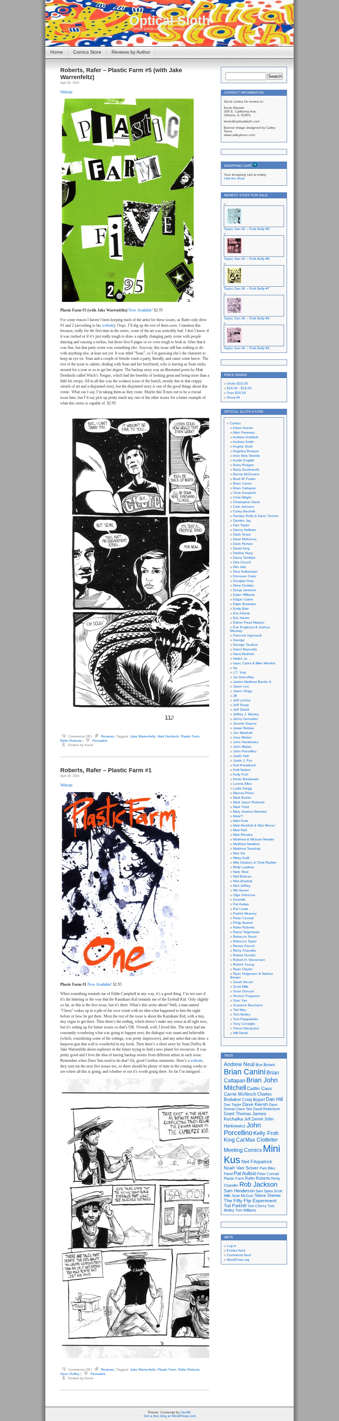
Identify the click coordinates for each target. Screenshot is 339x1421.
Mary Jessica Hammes (250, 811)
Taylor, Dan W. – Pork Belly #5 (246, 348)
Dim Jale (239, 567)
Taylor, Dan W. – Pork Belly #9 (246, 229)
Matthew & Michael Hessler (253, 839)
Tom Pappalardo (245, 1019)
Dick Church (242, 562)
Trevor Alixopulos (246, 1028)
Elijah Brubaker (244, 604)
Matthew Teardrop (247, 848)
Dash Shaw (242, 534)
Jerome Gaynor (245, 723)
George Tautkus (245, 644)
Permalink (99, 740)
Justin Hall (241, 756)
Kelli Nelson (242, 770)
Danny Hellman (244, 530)
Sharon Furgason (246, 996)
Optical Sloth (169, 20)
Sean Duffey (69, 1374)
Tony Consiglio (244, 1023)
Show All (233, 397)
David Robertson (266, 1109)
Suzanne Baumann (248, 1005)
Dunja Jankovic (244, 590)
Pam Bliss (267, 1168)
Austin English (244, 460)
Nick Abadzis (242, 881)
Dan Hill (274, 1099)
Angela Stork (243, 446)
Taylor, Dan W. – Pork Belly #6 (246, 318)
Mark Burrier (242, 797)
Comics (235, 423)
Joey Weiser (242, 737)
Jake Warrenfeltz (143, 736)
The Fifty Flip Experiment (250, 1200)
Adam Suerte (243, 428)
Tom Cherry (256, 1206)
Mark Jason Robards (249, 802)
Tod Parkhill (235, 1205)
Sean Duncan (243, 991)
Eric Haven (241, 618)
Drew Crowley (243, 585)
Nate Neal (240, 872)
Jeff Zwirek (241, 709)
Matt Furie (240, 821)
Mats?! (238, 816)
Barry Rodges (243, 465)
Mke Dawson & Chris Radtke (254, 862)
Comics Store (87, 52)
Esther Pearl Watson (249, 622)
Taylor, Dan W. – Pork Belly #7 (246, 288)
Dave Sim (244, 1109)
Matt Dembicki (168, 736)
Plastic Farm (190, 736)
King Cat (234, 1140)
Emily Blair (241, 608)
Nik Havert (241, 890)
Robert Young (243, 964)
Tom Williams (245, 1210)
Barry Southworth (246, 469)
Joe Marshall (242, 732)
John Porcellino (245, 751)
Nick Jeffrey (242, 885)
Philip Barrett (243, 922)
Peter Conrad (243, 918)
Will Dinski (240, 1033)
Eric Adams (241, 613)
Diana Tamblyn (244, 557)
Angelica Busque (246, 451)
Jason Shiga (242, 691)
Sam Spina (264, 1191)
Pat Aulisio (241, 904)
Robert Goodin (244, 955)
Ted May (239, 1010)
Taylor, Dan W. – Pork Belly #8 (246, 259)
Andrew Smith (243, 442)
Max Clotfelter (261, 1140)
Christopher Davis (246, 502)
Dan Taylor (241, 525)
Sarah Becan (243, 982)
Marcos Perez (243, 793)
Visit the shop (234, 178)
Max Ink (239, 853)
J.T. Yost (239, 672)
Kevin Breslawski (246, 779)
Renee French (244, 946)
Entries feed (236, 1250)
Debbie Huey (243, 553)
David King (241, 548)
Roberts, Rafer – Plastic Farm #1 (106, 770)
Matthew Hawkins (246, 844)
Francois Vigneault (247, 635)
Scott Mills (240, 986)
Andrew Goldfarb (246, 437)
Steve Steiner (268, 1195)
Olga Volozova (244, 895)
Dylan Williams (244, 594)
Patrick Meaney (245, 913)
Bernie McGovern (246, 474)
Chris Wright (242, 497)
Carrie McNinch (240, 1094)
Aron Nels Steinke (246, 455)
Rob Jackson (258, 1184)
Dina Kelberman (245, 571)
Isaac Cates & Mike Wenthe (254, 663)
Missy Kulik (241, 858)
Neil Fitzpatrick (256, 1161)
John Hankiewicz (246, 742)
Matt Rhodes (243, 834)
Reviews (107, 736)
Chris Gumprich (244, 493)
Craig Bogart (253, 1099)
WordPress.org (238, 1259)
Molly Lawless (243, 867)
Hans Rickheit (243, 654)
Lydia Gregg (242, 788)
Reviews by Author (131, 52)
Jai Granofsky (243, 677)
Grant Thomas (237, 1113)
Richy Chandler (244, 950)
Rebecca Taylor (245, 941)
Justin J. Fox (242, 760)
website (108, 325)
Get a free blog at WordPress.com (170, 1416)
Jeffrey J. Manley (246, 714)
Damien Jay (242, 520)
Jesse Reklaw (243, 728)
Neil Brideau (242, 876)
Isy (235, 668)
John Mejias (242, 746)
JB (235, 695)
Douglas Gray (243, 581)
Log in (231, 1246)
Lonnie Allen (242, 783)
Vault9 (185, 1412)
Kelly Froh (240, 774)
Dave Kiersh (255, 1104)
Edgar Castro (243, 599)
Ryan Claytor (243, 969)
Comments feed (239, 1255)
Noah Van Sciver (241, 1167)
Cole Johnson (243, 506)
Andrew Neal (239, 1064)
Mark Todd (241, 807)
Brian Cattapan (244, 488)
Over (236, 393)
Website (66, 92)
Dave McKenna (245, 539)
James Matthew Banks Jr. (252, 682)
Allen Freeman (244, 432)
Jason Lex (241, 686)
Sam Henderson (239, 1190)
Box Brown (265, 1065)
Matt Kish (240, 830)
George (239, 640)
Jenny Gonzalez (245, 719)
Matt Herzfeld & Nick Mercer (254, 825)
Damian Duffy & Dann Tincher (255, 516)
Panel (228, 1174)
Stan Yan (240, 1000)
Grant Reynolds (245, 649)
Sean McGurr (243, 1196)
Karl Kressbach (244, 765)
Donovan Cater (244, 576)
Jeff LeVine (242, 700)
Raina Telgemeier (246, 932)
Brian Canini (242, 483)
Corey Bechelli (244, 511)
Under (237, 383)
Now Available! (140, 310)
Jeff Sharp (241, 705)
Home (56, 52)
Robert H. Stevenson (249, 960)
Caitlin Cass (259, 1088)
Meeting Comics (243, 1150)
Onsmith (239, 899)
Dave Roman (243, 543)
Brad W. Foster (244, 479)
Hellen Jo (240, 658)
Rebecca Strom (245, 936)
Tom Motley (241, 1014)
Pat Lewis (240, 909)
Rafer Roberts (70, 740)
